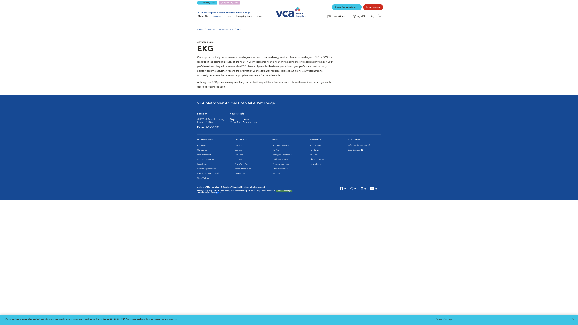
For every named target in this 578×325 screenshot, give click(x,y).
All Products (315, 145)
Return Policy (316, 164)
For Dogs (314, 150)
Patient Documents (280, 164)
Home (200, 29)
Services (217, 16)
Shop (259, 16)
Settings (276, 173)
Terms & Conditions (221, 191)
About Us (203, 16)
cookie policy (117, 319)
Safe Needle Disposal (358, 146)
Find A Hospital (204, 155)
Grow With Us (203, 178)
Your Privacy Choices (207, 193)
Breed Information (243, 169)
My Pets (275, 150)
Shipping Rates (317, 159)
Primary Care (209, 3)
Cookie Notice (268, 191)
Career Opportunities (207, 174)
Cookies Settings (284, 191)
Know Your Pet (241, 164)
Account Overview (280, 145)
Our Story (239, 145)
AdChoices (253, 191)
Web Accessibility (238, 191)
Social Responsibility (206, 169)
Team (229, 16)
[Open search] (373, 16)
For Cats (313, 155)
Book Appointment (347, 7)
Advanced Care (226, 29)
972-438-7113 (212, 127)
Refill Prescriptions (280, 159)
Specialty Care (231, 3)
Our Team (239, 155)
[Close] (573, 319)
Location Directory (205, 159)
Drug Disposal (355, 150)
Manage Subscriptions (282, 155)
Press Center (202, 164)
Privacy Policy (204, 191)
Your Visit (239, 159)
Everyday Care (244, 16)
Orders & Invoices (280, 169)
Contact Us (202, 150)
